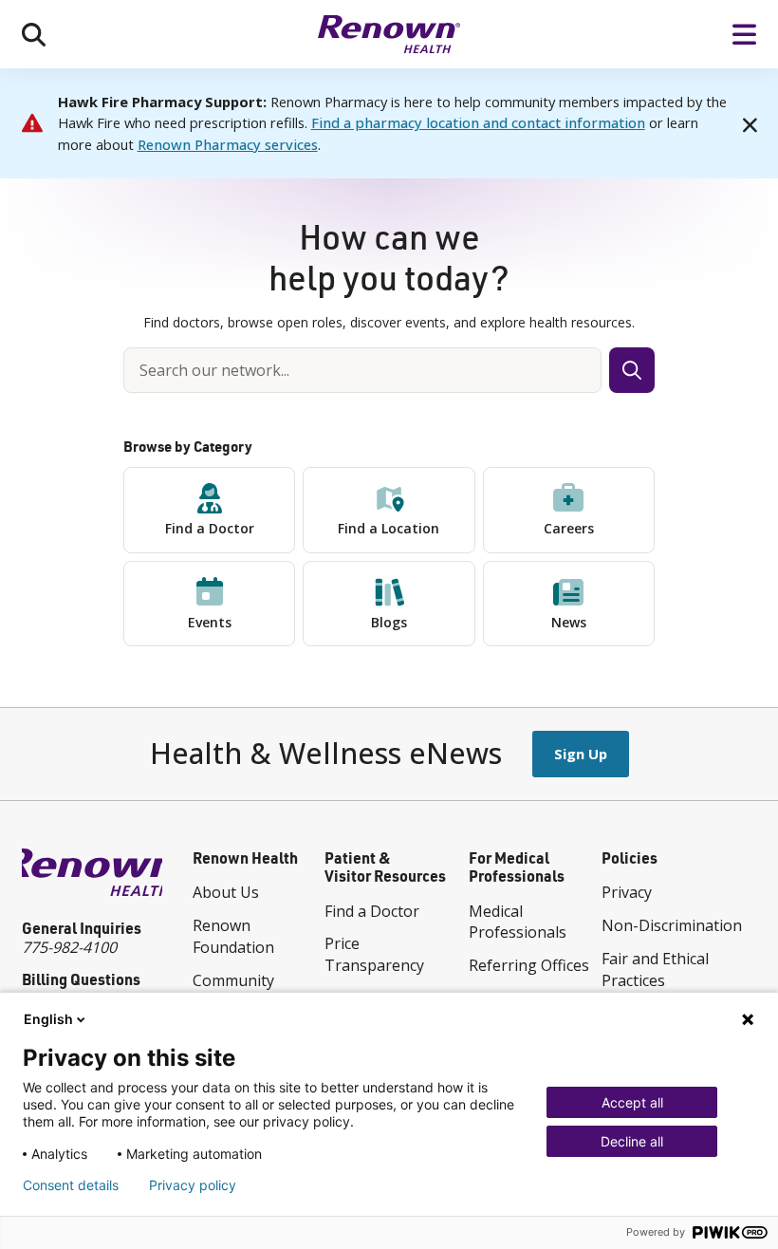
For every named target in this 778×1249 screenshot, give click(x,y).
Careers (569, 528)
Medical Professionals (517, 922)
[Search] (34, 34)
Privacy (627, 892)
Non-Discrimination (672, 925)
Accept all (632, 1102)
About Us (226, 892)
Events (210, 622)
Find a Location (388, 528)
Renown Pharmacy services (228, 144)
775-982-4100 (69, 947)
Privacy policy (192, 1185)
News (568, 622)
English (48, 1019)
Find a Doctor (209, 528)
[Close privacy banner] (747, 1019)
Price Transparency (374, 954)
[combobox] (362, 370)
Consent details (71, 1185)
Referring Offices (529, 965)
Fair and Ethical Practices (655, 969)
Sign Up (580, 753)
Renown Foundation (233, 936)
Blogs (389, 622)
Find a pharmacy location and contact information (478, 122)
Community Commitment (239, 991)
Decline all (632, 1141)
